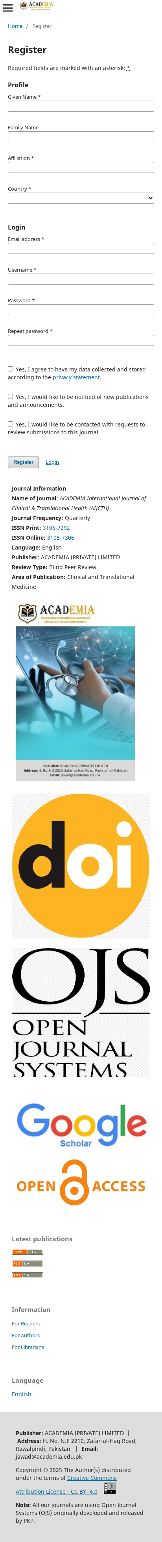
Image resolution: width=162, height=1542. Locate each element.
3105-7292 (56, 527)
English (21, 1394)
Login (52, 461)
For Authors (26, 1335)
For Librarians (28, 1347)
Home (15, 25)
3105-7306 (60, 537)
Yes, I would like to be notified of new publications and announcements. (78, 400)
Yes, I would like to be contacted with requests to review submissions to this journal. (76, 428)
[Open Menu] (8, 8)
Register (23, 462)
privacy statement (76, 377)
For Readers (26, 1323)
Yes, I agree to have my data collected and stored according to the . (77, 373)
